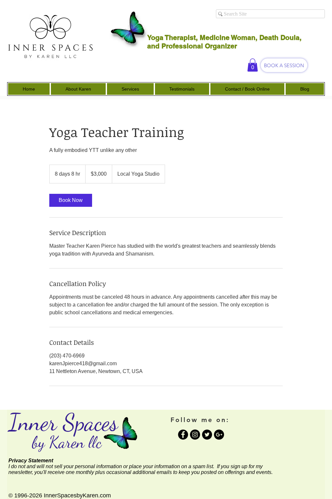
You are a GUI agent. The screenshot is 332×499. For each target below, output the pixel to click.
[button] (252, 65)
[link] (70, 200)
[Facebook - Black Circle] (183, 435)
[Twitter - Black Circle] (207, 435)
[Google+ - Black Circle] (219, 435)
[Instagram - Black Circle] (195, 435)
